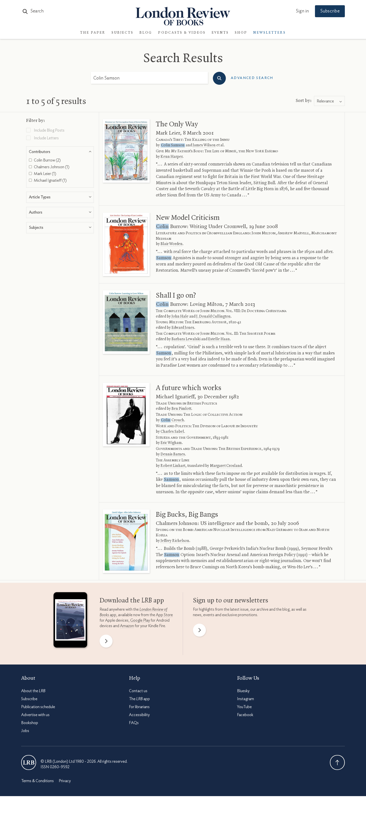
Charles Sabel (172, 432)
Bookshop (29, 723)
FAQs (134, 723)
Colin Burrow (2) (47, 160)
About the (33, 691)
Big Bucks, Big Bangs (187, 514)
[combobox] (329, 101)
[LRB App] (70, 621)
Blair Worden (172, 244)
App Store (164, 615)
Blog (145, 33)
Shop (241, 33)
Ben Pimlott (181, 409)
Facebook (245, 715)
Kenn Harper (172, 157)
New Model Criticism (188, 218)
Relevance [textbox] (325, 101)
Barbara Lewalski (186, 339)
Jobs (25, 731)
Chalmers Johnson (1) (51, 167)
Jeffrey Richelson (175, 541)
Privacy (65, 781)
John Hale (180, 317)
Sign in (302, 11)
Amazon (127, 626)
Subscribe (330, 11)
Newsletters (269, 33)
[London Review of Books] (28, 762)
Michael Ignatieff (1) (50, 180)
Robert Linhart (173, 466)
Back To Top (337, 762)
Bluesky (243, 691)
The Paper (93, 33)
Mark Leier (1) (44, 174)
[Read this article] (126, 151)
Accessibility (139, 715)
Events (220, 33)
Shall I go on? (176, 295)
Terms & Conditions (37, 781)
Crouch (172, 420)
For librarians (139, 707)
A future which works (188, 388)
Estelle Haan (219, 339)
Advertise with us (35, 715)
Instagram (245, 699)
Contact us (138, 691)
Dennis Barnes (173, 454)
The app (139, 699)
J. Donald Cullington (213, 317)
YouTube (244, 707)
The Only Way (177, 124)
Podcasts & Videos (182, 33)
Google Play (140, 620)
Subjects (122, 33)
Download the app (132, 600)
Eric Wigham (171, 443)
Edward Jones (183, 328)
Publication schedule (38, 707)
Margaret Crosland (226, 466)
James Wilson (204, 145)
